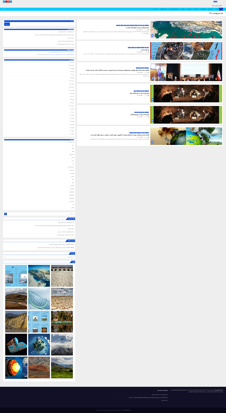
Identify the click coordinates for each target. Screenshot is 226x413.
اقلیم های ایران (203, 9)
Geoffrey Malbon (70, 54)
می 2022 (72, 112)
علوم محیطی (71, 198)
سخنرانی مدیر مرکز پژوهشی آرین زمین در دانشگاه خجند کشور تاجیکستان (52, 54)
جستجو (72, 21)
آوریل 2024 (72, 77)
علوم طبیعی (71, 195)
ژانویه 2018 (72, 134)
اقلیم (141, 25)
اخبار (217, 9)
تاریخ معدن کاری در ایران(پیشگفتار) (139, 115)
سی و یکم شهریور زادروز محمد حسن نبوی (66, 41)
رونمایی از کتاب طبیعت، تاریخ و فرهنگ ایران (65, 44)
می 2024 (72, 74)
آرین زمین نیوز (146, 25)
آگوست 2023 (71, 90)
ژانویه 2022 (72, 124)
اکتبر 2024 (72, 62)
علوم (135, 47)
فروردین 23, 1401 (145, 95)
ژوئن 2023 (72, 93)
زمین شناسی (196, 9)
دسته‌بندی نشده (71, 167)
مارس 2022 (72, 118)
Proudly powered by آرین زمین (126, 410)
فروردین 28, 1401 (145, 72)
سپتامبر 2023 (71, 87)
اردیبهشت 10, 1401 (145, 29)
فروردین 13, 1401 (145, 137)
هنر (73, 204)
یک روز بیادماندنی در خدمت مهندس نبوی (66, 31)
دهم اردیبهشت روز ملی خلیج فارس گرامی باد (137, 28)
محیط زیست (189, 9)
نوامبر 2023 (71, 84)
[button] (4, 9)
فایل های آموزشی (163, 9)
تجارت (73, 157)
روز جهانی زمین (145, 50)
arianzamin (138, 29)
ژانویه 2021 (72, 127)
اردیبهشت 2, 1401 (145, 52)
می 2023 (72, 96)
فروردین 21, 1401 (146, 116)
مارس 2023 (71, 102)
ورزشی (72, 207)
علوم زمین (122, 25)
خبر (135, 112)
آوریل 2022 (72, 115)
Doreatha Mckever (70, 52)
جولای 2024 (72, 68)
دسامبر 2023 (71, 81)
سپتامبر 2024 (71, 65)
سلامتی (125, 25)
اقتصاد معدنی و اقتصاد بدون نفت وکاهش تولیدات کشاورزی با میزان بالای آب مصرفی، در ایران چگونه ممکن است (119, 135)
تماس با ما (155, 9)
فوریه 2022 (72, 121)
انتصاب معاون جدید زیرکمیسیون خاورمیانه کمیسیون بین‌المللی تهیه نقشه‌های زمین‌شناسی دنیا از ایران (54, 34)
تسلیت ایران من (71, 38)
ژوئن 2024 (72, 71)
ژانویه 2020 (72, 130)
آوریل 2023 (72, 99)
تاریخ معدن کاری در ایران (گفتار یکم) (139, 93)
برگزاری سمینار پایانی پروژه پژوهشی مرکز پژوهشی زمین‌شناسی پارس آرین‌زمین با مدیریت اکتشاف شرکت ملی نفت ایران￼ (117, 70)
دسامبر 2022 (71, 106)
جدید (137, 112)
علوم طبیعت (71, 192)
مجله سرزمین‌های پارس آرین (173, 9)
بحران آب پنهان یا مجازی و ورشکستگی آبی (57, 52)
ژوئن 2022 (72, 109)
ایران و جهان (210, 9)
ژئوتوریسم (182, 9)
